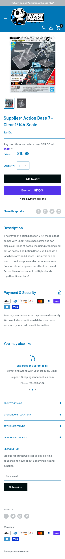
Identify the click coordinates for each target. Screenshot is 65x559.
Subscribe (15, 487)
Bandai (8, 132)
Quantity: (9, 165)
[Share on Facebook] (38, 211)
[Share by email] (58, 211)
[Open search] (44, 28)
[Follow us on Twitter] (13, 516)
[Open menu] (5, 17)
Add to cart (32, 178)
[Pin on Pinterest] (45, 211)
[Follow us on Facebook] (6, 516)
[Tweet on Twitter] (52, 211)
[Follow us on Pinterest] (26, 516)
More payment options (33, 198)
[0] (58, 27)
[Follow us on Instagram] (19, 516)
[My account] (51, 28)
